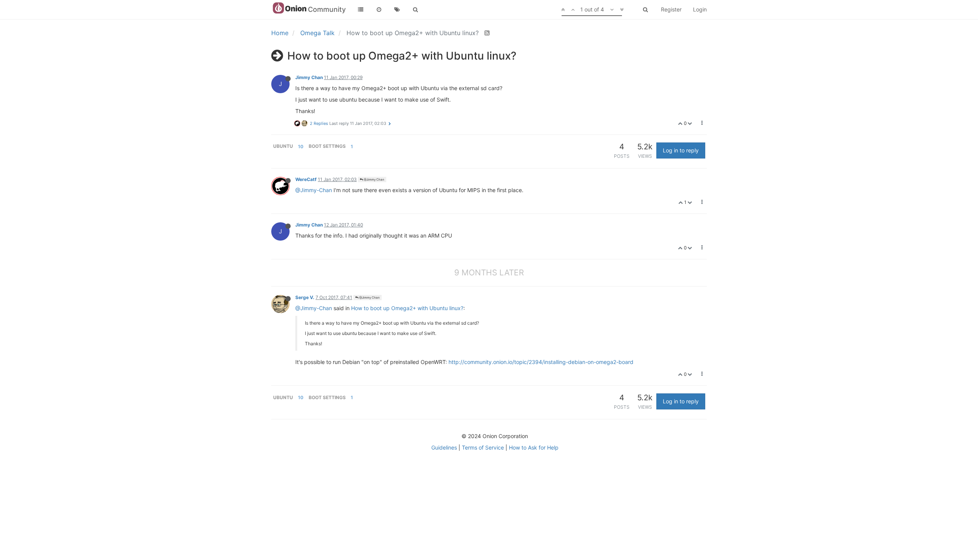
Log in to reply (681, 150)
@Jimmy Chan (373, 179)
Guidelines (444, 447)
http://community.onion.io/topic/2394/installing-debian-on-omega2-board (541, 362)
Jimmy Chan (309, 77)
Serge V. (304, 297)
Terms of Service (483, 447)
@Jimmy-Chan (313, 190)
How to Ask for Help (534, 447)
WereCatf (306, 179)
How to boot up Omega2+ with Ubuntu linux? (407, 308)
